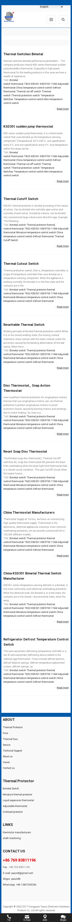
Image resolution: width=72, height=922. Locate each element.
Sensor (6, 745)
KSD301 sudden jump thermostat (28, 126)
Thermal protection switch (25, 95)
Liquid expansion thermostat (18, 800)
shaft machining (12, 838)
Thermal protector (36, 225)
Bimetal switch (18, 225)
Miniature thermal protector (17, 794)
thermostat (17, 84)
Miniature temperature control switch (36, 232)
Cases (6, 762)
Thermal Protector (13, 727)
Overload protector (13, 812)
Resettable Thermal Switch (23, 325)
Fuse (5, 733)
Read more (63, 108)
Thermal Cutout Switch (21, 264)
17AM (54, 84)
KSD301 (35, 84)
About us (8, 756)
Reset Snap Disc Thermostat (25, 451)
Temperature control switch (29, 99)
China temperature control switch (34, 87)
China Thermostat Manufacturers (29, 512)
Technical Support (12, 750)
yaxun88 (15, 879)
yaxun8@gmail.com (22, 873)
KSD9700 (45, 84)
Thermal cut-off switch (28, 91)
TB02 (27, 84)
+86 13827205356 (26, 884)
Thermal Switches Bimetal (23, 54)
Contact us (9, 768)
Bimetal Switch (11, 788)
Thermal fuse (10, 739)
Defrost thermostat (43, 236)
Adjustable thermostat (15, 806)
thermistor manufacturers (17, 832)
